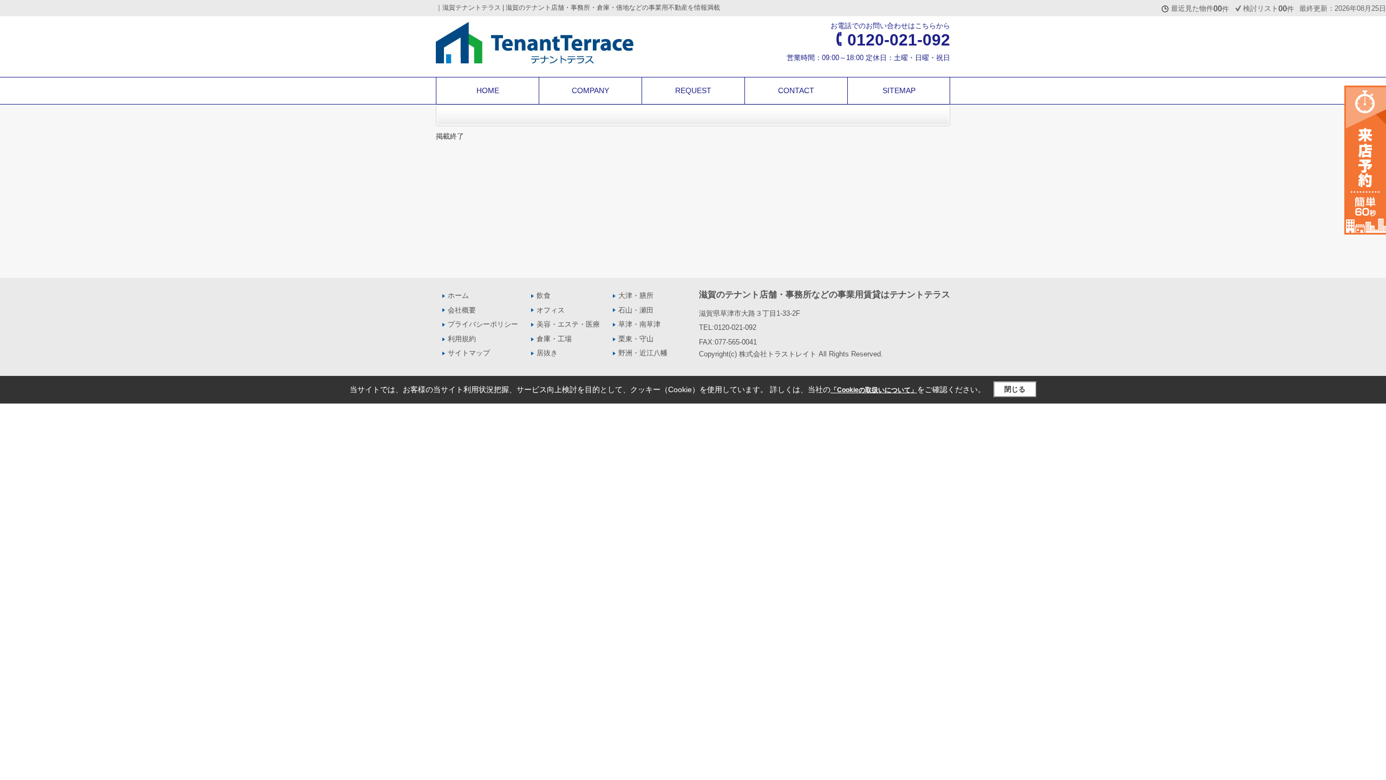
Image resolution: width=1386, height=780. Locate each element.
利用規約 (462, 339)
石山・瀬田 (635, 310)
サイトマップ (469, 353)
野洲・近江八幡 (643, 353)
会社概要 (462, 310)
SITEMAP (899, 90)
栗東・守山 (635, 339)
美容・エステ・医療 (568, 324)
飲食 (544, 295)
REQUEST (693, 90)
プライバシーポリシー (483, 324)
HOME (487, 90)
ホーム (458, 295)
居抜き (547, 353)
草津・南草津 (639, 324)
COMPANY (590, 90)
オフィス (551, 310)
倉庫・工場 (554, 339)
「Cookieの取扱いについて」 (874, 390)
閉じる (1014, 389)
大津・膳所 (635, 295)
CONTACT (796, 90)
